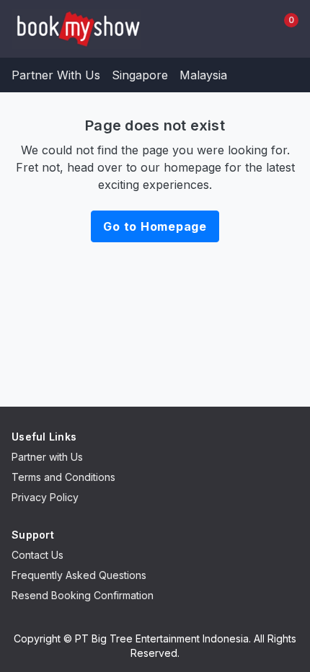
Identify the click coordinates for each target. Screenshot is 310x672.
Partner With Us (56, 75)
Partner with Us (47, 457)
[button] (248, 29)
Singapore (140, 75)
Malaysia (203, 75)
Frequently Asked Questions (79, 575)
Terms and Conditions (63, 477)
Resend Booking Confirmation (83, 595)
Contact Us (37, 555)
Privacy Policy (45, 497)
